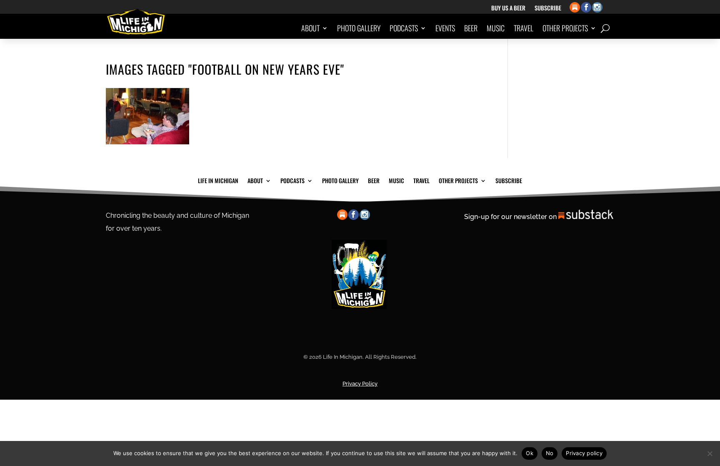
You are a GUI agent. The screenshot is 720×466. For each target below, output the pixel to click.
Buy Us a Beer (508, 8)
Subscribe (548, 8)
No (550, 453)
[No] (709, 453)
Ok (529, 453)
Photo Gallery (358, 28)
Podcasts (404, 28)
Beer (471, 28)
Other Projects (565, 28)
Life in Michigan (218, 180)
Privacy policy (584, 453)
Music (496, 28)
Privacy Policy (360, 383)
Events (445, 28)
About (310, 28)
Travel (523, 28)
